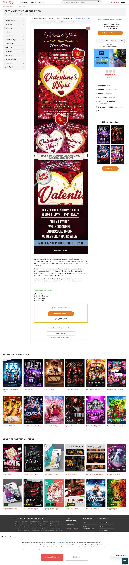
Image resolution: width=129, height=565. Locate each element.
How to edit (118, 107)
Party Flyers (8, 51)
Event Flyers (9, 36)
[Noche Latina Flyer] (117, 134)
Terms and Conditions (72, 528)
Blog (84, 522)
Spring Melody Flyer (51, 509)
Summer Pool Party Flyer (116, 426)
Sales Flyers (8, 63)
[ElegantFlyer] (9, 2)
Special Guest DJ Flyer (73, 426)
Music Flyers (9, 47)
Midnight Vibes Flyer (31, 389)
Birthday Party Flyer (51, 426)
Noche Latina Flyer (72, 389)
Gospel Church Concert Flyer (11, 390)
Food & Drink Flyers (11, 40)
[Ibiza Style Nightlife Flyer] (103, 154)
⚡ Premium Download (60, 314)
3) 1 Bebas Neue (39, 298)
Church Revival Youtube (94, 474)
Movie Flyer (7, 474)
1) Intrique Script (40, 294)
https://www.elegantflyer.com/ (60, 542)
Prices (101, 526)
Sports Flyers (9, 67)
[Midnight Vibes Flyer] (103, 134)
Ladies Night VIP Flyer (115, 389)
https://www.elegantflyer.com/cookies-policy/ (69, 546)
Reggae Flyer (112, 509)
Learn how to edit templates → (110, 46)
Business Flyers (10, 20)
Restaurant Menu (71, 509)
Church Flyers (9, 24)
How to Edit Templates (37, 2)
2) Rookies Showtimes (41, 296)
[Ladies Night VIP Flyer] (117, 154)
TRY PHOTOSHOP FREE (82, 18)
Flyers (108, 85)
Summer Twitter (71, 474)
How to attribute (102, 103)
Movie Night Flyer (92, 509)
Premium (116, 2)
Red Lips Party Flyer (31, 509)
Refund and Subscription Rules (88, 527)
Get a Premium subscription (66, 23)
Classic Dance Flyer (30, 474)
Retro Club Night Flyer (94, 426)
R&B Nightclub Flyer (93, 389)
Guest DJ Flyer (49, 389)
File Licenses (70, 524)
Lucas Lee (108, 93)
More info (111, 97)
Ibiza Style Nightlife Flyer (32, 426)
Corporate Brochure (10, 509)
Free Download (61, 333)
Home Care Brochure (51, 474)
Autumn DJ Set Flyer (10, 426)
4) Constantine (39, 300)
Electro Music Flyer (114, 474)
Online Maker (103, 530)
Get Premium (110, 168)
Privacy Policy (36, 549)
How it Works (103, 522)
